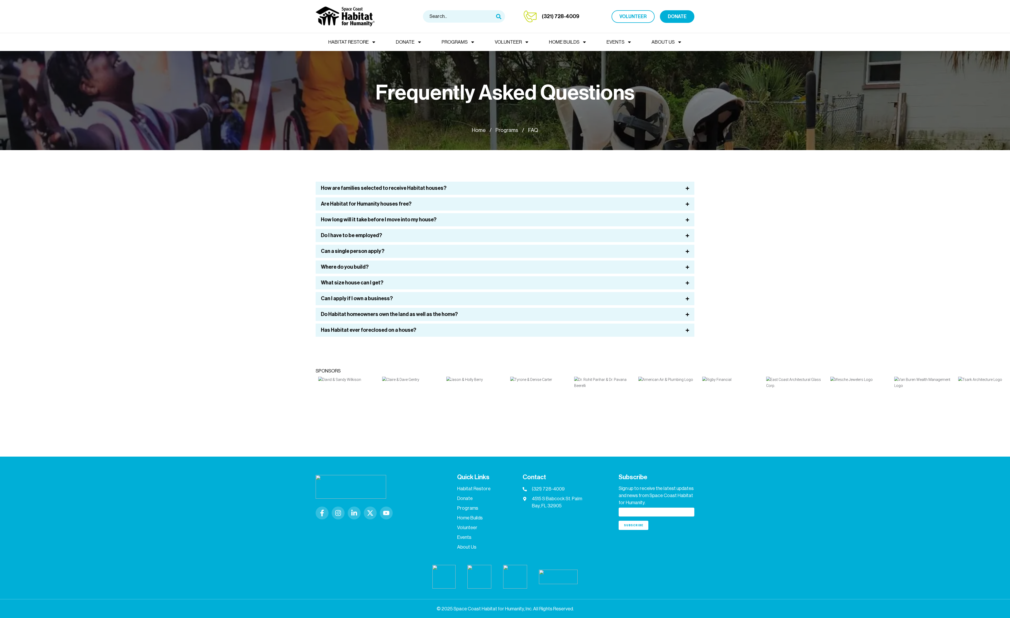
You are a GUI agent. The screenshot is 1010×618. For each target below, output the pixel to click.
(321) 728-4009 (560, 16)
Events (615, 42)
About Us (663, 42)
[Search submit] (498, 16)
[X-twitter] (370, 513)
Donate (405, 42)
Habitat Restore (348, 42)
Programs (455, 42)
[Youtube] (386, 513)
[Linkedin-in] (354, 513)
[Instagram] (338, 513)
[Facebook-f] (322, 513)
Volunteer (508, 42)
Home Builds (564, 42)
